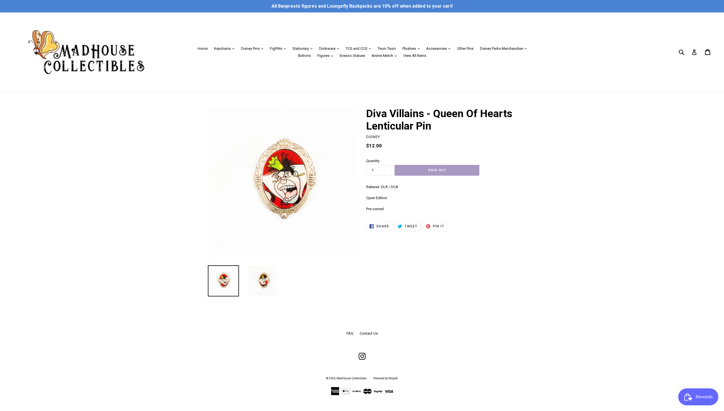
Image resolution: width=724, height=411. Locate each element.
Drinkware (330, 48)
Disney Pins (253, 48)
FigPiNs (279, 48)
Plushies (412, 48)
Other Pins (465, 48)
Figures (326, 55)
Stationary (303, 48)
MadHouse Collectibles (352, 378)
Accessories (439, 48)
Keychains (225, 48)
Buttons (304, 55)
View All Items (414, 55)
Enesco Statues (352, 55)
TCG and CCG (360, 48)
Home (203, 48)
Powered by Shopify (385, 378)
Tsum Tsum (387, 48)
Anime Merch (386, 55)
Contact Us (369, 333)
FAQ (349, 333)
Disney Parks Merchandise (504, 48)
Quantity (373, 161)
